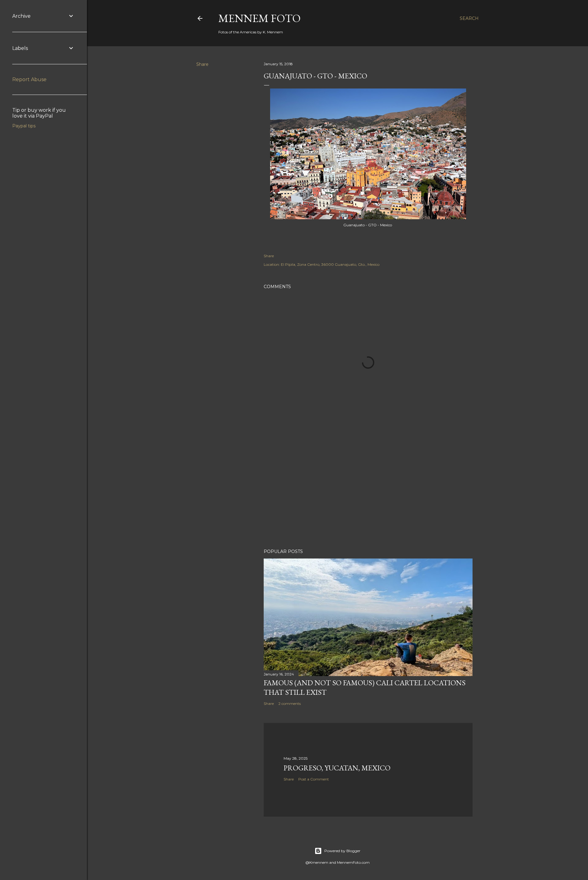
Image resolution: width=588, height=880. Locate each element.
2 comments (289, 703)
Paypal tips (24, 126)
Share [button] (202, 64)
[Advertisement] (368, 490)
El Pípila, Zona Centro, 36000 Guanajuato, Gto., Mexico (330, 264)
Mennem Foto (259, 18)
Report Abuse (29, 79)
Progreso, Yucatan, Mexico (337, 768)
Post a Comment (313, 779)
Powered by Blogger (342, 850)
